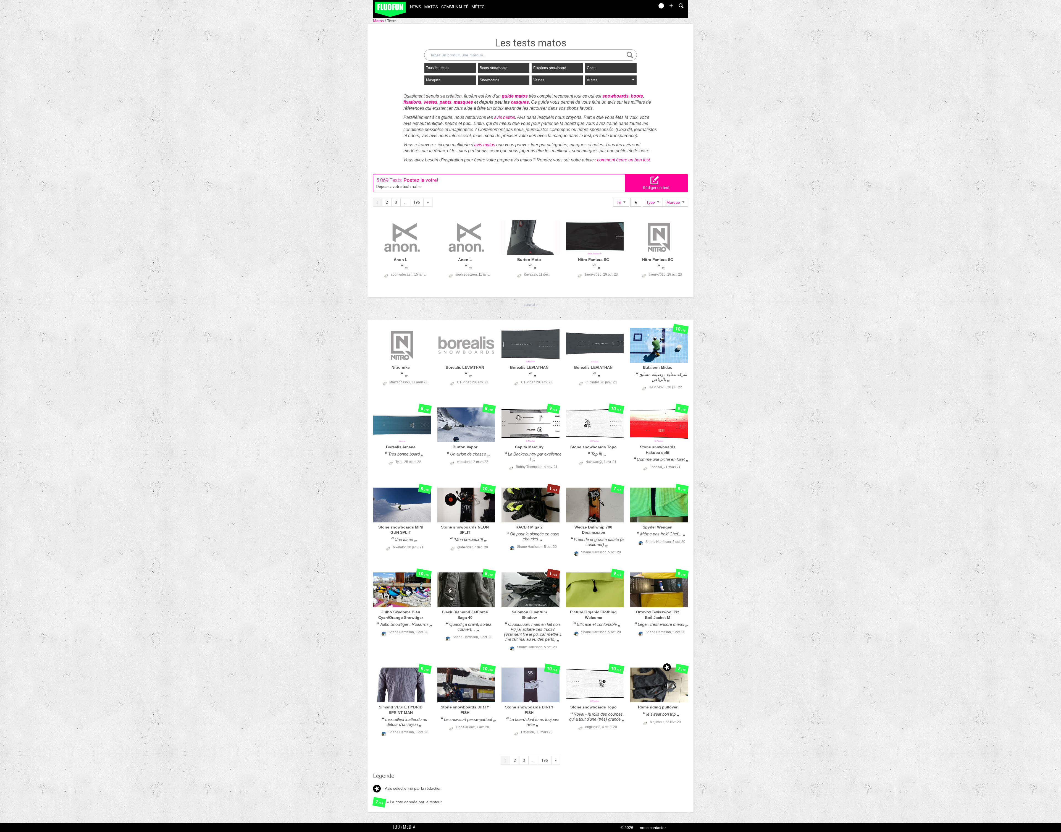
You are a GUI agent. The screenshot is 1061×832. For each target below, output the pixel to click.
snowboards (615, 96)
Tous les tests (437, 68)
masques (463, 102)
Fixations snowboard (549, 68)
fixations (412, 102)
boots (637, 96)
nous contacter (653, 827)
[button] (671, 6)
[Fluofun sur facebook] (639, 7)
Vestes (538, 80)
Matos (431, 7)
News (415, 7)
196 (416, 202)
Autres (592, 80)
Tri (620, 202)
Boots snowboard (493, 68)
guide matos (515, 96)
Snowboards (489, 80)
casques (520, 102)
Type (651, 202)
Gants (592, 68)
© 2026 (627, 827)
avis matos (504, 117)
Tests (391, 21)
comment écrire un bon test (623, 160)
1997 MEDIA (405, 827)
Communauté (454, 7)
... (405, 202)
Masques (433, 80)
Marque (674, 202)
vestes (430, 102)
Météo (478, 7)
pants (445, 102)
